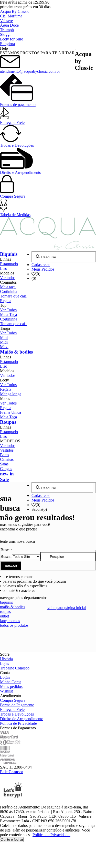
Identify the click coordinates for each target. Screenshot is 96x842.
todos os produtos (14, 625)
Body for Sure (11, 39)
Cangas (6, 468)
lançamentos (10, 621)
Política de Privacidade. (51, 835)
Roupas (8, 422)
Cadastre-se (40, 264)
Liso (3, 268)
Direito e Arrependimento (20, 172)
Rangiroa (7, 43)
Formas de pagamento (18, 104)
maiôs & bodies (12, 607)
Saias (4, 464)
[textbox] (67, 556)
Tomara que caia (13, 296)
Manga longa (10, 394)
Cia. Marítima (11, 16)
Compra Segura (12, 196)
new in (7, 473)
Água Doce (9, 25)
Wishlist (6, 691)
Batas (4, 455)
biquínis (6, 602)
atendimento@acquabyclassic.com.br (30, 71)
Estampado (9, 264)
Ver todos (7, 277)
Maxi (4, 347)
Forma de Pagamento (17, 705)
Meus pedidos (11, 686)
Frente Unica (10, 412)
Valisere (6, 20)
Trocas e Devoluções (17, 145)
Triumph (7, 30)
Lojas (4, 663)
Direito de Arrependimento (21, 719)
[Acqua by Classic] (48, 247)
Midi (4, 342)
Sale (4, 479)
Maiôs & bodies (16, 352)
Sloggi (5, 34)
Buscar (6, 556)
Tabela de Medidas (15, 214)
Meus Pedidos (42, 269)
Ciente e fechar (12, 839)
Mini (4, 337)
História (6, 659)
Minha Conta (10, 682)
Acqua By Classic (14, 11)
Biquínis (8, 254)
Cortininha (8, 291)
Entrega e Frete (12, 122)
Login (5, 677)
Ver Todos (8, 310)
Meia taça (8, 287)
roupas (5, 611)
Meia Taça (8, 314)
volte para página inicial (66, 607)
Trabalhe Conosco (14, 668)
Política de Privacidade (18, 723)
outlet (4, 616)
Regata (5, 301)
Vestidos (7, 450)
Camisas (7, 459)
